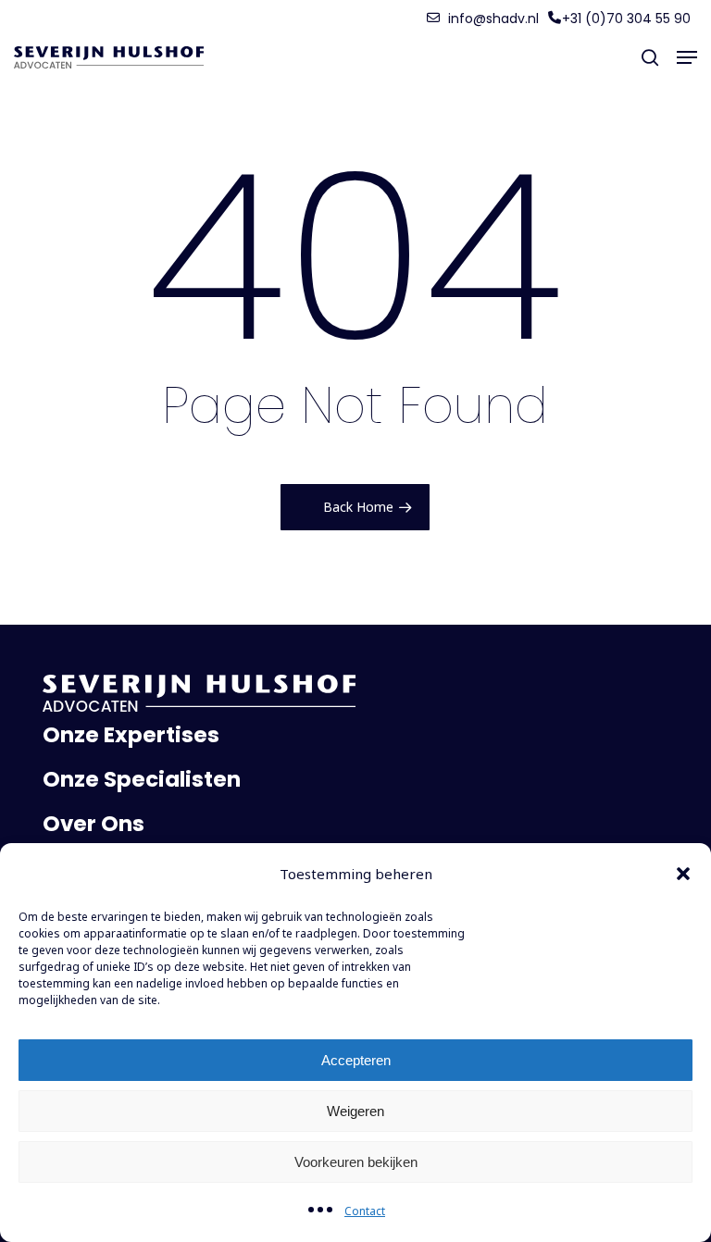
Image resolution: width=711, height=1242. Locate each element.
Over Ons (93, 823)
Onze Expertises (131, 735)
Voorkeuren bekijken (356, 1162)
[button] (683, 873)
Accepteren (356, 1060)
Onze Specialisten (142, 779)
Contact (364, 1211)
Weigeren (355, 1111)
